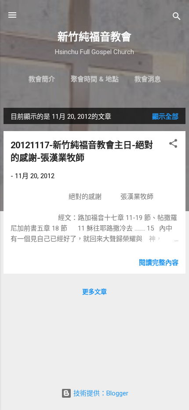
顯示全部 (165, 117)
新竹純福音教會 (94, 37)
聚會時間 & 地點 (95, 79)
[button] (173, 145)
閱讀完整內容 (158, 263)
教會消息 (147, 79)
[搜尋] (176, 17)
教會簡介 (42, 79)
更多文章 (94, 291)
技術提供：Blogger (100, 393)
